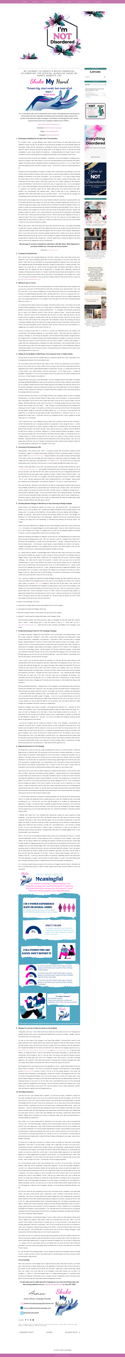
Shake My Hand (72, 1324)
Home (25, 1)
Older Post (71, 1332)
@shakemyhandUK (52, 135)
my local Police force (24, 1050)
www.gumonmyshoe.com (53, 1284)
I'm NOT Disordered (65, 1350)
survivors (43, 1325)
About (35, 1)
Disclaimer (66, 1)
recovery (55, 1324)
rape (50, 1324)
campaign (26, 1324)
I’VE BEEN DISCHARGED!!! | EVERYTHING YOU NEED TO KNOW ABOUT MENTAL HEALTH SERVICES (95, 293)
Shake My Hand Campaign (53, 128)
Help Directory (83, 1)
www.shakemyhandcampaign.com (49, 124)
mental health (43, 1324)
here (19, 1243)
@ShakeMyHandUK (51, 131)
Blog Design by (62, 1355)
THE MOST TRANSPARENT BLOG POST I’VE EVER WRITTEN (95, 225)
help (31, 1324)
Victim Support (34, 1050)
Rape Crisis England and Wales (61, 1050)
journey (35, 1324)
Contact (98, 1)
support (37, 1325)
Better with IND (50, 1)
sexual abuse (63, 1324)
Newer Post (27, 1332)
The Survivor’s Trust (44, 1050)
